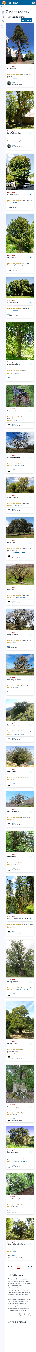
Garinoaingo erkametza (14, 680)
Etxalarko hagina (12, 857)
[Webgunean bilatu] (2, 9)
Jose (8, 206)
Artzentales (16, 373)
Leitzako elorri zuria (13, 725)
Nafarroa (17, 465)
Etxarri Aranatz (16, 420)
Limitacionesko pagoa (13, 1107)
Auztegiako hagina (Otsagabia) (16, 1199)
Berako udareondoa (13, 811)
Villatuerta (24, 1161)
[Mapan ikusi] (25, 1314)
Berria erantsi (26, 20)
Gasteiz (15, 78)
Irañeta (23, 505)
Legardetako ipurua (13, 1152)
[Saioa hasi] (2, 23)
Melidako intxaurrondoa (14, 458)
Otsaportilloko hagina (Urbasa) (16, 1244)
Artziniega (15, 310)
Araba (16, 140)
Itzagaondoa (18, 989)
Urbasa (14, 1251)
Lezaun (17, 1053)
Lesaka (14, 927)
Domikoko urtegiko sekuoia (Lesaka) (17, 918)
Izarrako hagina (11, 257)
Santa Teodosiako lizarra (14, 133)
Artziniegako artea (12, 302)
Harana (22, 140)
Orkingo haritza (11, 589)
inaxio (13, 82)
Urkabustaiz (18, 265)
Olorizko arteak (11, 542)
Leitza (23, 734)
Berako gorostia (11, 772)
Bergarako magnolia (13, 194)
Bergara (15, 202)
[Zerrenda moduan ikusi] (29, 1314)
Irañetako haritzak (12, 497)
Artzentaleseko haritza (13, 364)
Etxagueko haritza (12, 634)
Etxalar (14, 864)
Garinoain (15, 687)
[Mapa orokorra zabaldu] (2, 14)
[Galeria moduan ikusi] (20, 1314)
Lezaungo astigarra (12, 1043)
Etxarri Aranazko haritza (14, 411)
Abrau (8, 646)
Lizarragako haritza (12, 982)
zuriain (13, 424)
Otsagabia (15, 1206)
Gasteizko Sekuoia (12, 68)
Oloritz (23, 552)
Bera (14, 779)
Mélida (23, 465)
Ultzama (17, 597)
